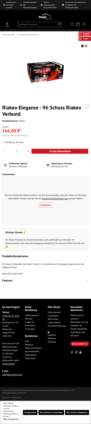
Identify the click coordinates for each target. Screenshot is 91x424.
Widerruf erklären (33, 348)
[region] (45, 72)
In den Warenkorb (59, 151)
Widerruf (29, 344)
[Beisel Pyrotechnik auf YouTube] (80, 352)
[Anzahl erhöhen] (28, 151)
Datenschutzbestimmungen (55, 198)
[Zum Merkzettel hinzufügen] (87, 106)
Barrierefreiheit (32, 351)
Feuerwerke (53, 315)
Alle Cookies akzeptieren (77, 412)
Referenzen (53, 319)
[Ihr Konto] (84, 24)
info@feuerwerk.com (12, 374)
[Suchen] (59, 24)
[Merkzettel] (72, 24)
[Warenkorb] (78, 24)
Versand (28, 318)
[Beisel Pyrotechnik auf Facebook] (71, 352)
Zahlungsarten (32, 315)
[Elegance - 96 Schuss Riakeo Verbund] (45, 72)
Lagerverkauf (8, 363)
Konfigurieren (30, 412)
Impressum (30, 358)
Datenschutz (31, 354)
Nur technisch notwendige (51, 412)
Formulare (30, 328)
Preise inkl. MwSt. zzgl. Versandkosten (15, 135)
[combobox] (37, 24)
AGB (27, 341)
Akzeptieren (45, 205)
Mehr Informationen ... (10, 420)
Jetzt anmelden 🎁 (80, 343)
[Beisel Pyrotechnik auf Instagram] (76, 352)
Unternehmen (54, 312)
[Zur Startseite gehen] (45, 16)
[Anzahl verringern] (5, 151)
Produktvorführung (57, 325)
